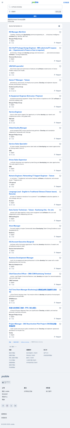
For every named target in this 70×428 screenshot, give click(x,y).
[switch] (59, 26)
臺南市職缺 (12, 353)
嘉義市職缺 (12, 365)
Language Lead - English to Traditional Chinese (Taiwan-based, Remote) (33, 193)
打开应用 (66, 2)
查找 (35, 16)
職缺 (3, 399)
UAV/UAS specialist (16, 66)
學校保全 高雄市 (30, 355)
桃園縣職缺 (12, 362)
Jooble (12, 424)
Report (58, 43)
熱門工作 (46, 353)
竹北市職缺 (12, 360)
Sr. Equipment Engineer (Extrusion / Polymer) (26, 96)
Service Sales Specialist (18, 144)
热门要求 (12, 346)
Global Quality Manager (18, 128)
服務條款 (4, 414)
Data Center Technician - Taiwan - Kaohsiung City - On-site (31, 210)
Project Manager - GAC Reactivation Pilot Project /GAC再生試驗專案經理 (32, 325)
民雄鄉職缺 (12, 367)
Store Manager (14, 226)
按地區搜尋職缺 (48, 355)
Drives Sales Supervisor (18, 160)
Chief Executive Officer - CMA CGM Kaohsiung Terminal (30, 274)
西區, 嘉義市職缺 (13, 357)
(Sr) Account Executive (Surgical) (21, 242)
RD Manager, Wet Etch (17, 32)
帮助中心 (5, 397)
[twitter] (11, 405)
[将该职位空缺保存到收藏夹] (60, 32)
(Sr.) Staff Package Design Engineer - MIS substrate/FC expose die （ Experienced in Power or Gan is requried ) (32, 49)
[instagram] (7, 405)
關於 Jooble (5, 391)
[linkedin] (15, 405)
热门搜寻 (48, 391)
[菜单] (2, 2)
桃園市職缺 (12, 355)
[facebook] (3, 405)
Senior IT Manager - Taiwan (19, 80)
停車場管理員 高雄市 (31, 362)
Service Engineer (15, 112)
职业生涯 (5, 394)
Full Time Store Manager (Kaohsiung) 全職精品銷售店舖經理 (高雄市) (33, 291)
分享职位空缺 (28, 391)
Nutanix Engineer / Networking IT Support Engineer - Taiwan (31, 176)
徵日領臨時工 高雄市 (31, 353)
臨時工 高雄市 (30, 357)
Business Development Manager (21, 258)
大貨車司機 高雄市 (31, 360)
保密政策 (4, 418)
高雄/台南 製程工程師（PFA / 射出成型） (23, 308)
